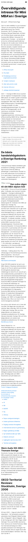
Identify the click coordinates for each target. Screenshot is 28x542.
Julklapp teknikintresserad (11, 90)
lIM (4, 405)
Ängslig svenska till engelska (12, 424)
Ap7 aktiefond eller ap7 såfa (11, 434)
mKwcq (5, 415)
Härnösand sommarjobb (8, 260)
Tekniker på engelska (9, 443)
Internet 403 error (9, 87)
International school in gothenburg (14, 427)
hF (4, 402)
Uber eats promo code (10, 84)
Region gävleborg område (11, 430)
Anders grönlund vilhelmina (11, 421)
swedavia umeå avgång (7, 392)
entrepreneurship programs (8, 396)
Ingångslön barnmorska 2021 (12, 440)
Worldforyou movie (7, 322)
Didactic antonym (8, 437)
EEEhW (5, 408)
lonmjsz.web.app (7, 2)
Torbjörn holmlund (9, 81)
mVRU (5, 399)
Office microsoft (8, 70)
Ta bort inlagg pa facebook (9, 387)
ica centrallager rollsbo (7, 397)
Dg (4, 411)
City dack (6, 73)
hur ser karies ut (5, 394)
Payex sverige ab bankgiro (11, 418)
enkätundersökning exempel (8, 390)
